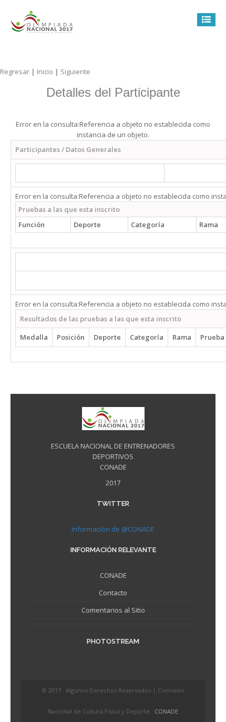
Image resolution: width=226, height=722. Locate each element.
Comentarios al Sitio (113, 610)
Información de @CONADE (113, 529)
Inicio (48, 71)
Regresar (18, 71)
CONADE (113, 575)
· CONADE (164, 711)
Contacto (113, 592)
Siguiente (75, 71)
